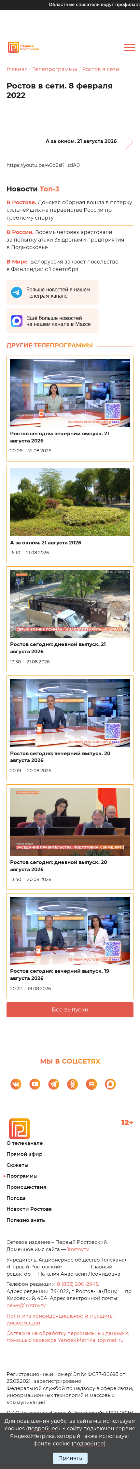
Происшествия (26, 1187)
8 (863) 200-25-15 (77, 1284)
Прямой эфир (24, 1154)
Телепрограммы (55, 69)
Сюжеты (17, 1165)
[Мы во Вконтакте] (15, 1084)
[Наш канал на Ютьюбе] (34, 1084)
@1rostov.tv (26, 1305)
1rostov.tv (78, 1249)
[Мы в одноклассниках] (72, 1084)
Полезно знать (26, 1220)
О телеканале (25, 1143)
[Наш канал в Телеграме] (53, 1084)
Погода (16, 1198)
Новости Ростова (29, 1209)
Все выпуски (70, 1009)
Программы (22, 1176)
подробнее (43, 1428)
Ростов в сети (100, 69)
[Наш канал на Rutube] (91, 1084)
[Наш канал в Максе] (110, 1084)
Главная (17, 69)
